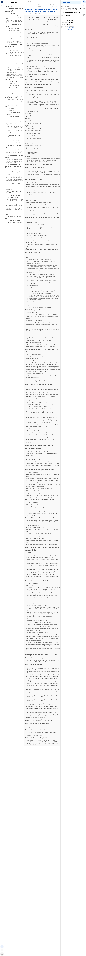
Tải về (51, 4)
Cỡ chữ (54, 4)
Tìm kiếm (39, 4)
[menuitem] (2, 1)
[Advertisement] (14, 248)
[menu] (2, 476)
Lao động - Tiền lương (71, 27)
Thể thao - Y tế (70, 29)
